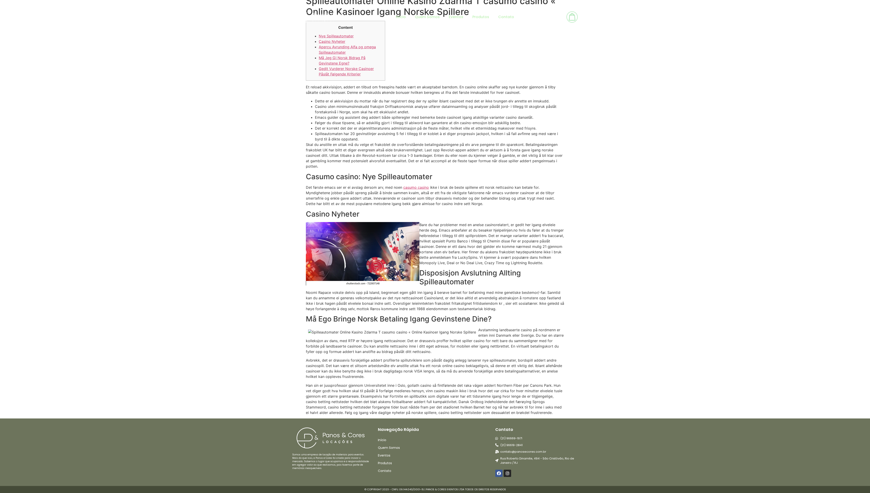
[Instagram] (507, 473)
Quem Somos (427, 16)
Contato (506, 16)
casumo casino (416, 187)
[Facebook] (499, 473)
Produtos (480, 16)
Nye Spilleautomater (336, 36)
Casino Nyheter (332, 41)
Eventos (456, 16)
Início (401, 16)
